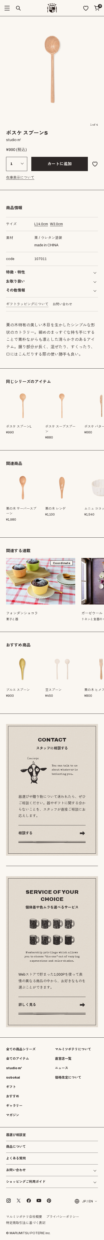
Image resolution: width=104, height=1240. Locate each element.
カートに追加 (59, 164)
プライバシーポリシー (62, 1217)
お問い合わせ (62, 304)
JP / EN (87, 1201)
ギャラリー (14, 1106)
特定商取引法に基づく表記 (25, 1223)
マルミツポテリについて (73, 1049)
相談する (25, 833)
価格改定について (68, 1077)
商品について (16, 1146)
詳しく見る (27, 1005)
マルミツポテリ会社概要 (24, 1217)
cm (41, 224)
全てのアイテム (17, 1059)
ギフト (11, 1087)
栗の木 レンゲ (55, 508)
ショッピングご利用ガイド (25, 1182)
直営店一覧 (63, 1059)
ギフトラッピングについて (27, 304)
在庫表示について (20, 177)
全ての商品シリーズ (21, 1049)
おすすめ (12, 1096)
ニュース (61, 1068)
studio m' (14, 1068)
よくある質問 (16, 1158)
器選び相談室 (16, 1135)
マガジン (12, 1115)
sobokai (13, 1077)
